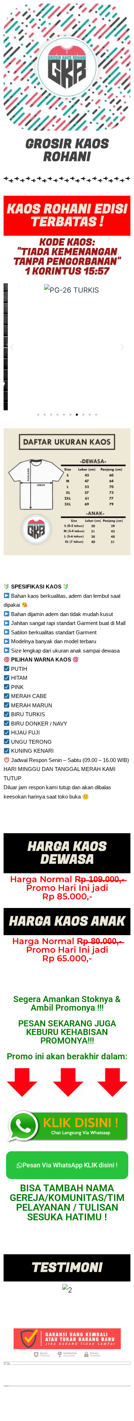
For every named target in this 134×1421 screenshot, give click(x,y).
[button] (11, 346)
